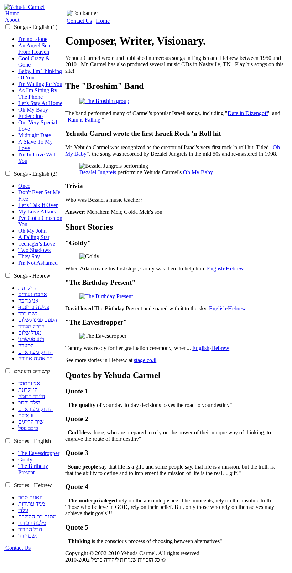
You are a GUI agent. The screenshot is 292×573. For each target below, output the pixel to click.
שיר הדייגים (30, 422)
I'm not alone (32, 39)
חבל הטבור (30, 529)
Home (103, 21)
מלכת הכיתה (32, 523)
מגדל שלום (29, 333)
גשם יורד (27, 313)
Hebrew (235, 268)
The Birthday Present (33, 469)
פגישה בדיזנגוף (33, 307)
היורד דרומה (31, 396)
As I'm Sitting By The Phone (37, 93)
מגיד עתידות (31, 504)
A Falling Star (33, 237)
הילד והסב (29, 402)
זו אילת (25, 415)
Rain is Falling (84, 120)
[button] (34, 27)
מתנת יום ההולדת (37, 516)
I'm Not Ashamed (38, 263)
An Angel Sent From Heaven (35, 48)
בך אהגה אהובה (35, 358)
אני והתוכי (29, 383)
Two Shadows (34, 250)
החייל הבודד (31, 326)
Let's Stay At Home (40, 103)
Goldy (25, 459)
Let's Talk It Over (38, 205)
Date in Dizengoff (248, 113)
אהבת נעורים (32, 294)
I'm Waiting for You (40, 84)
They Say (29, 256)
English (215, 268)
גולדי (23, 510)
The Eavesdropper (38, 453)
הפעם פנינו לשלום (37, 320)
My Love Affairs (37, 211)
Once (24, 186)
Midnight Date (34, 135)
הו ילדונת (28, 288)
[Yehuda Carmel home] (24, 7)
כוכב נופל (28, 428)
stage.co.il (145, 360)
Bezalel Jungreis (97, 172)
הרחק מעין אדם (35, 352)
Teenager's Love (36, 244)
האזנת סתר (30, 497)
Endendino (30, 116)
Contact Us (79, 21)
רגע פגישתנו (31, 339)
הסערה (26, 345)
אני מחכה (28, 301)
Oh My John (32, 231)
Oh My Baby (33, 110)
